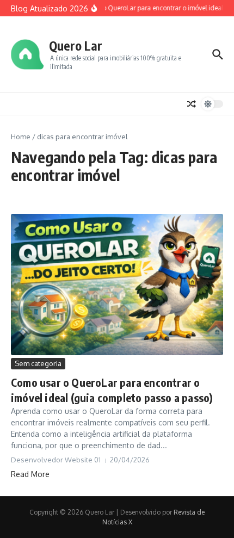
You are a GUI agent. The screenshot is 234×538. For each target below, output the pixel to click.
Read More (30, 474)
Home (20, 136)
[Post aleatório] (191, 104)
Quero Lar (75, 45)
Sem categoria (38, 363)
